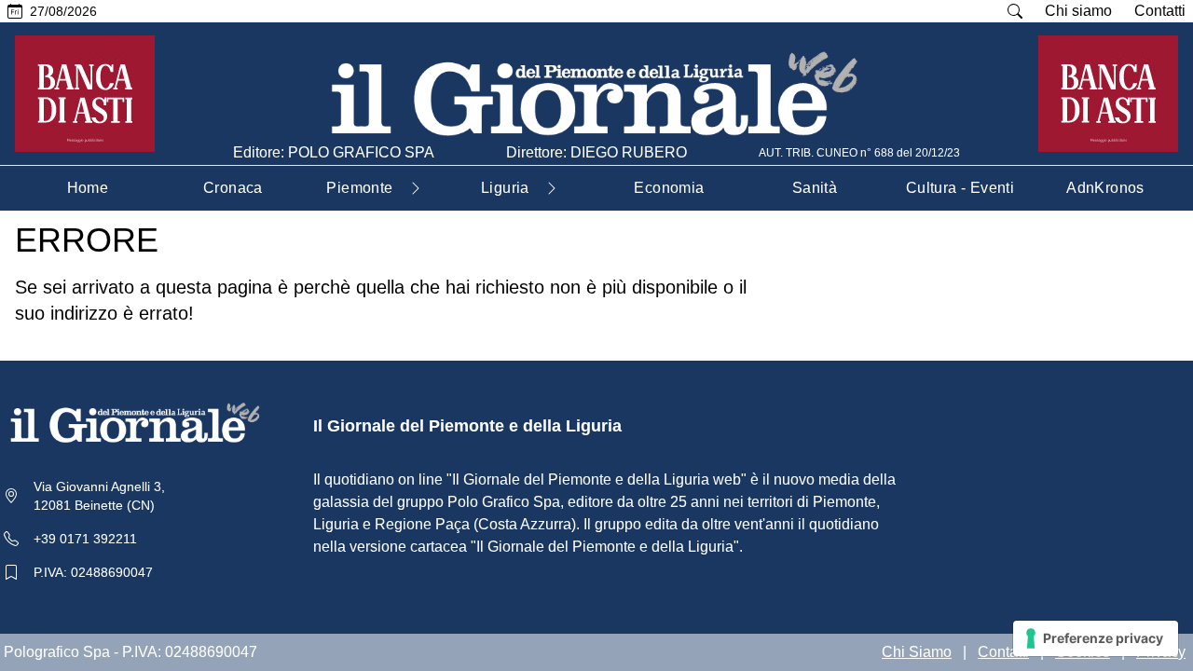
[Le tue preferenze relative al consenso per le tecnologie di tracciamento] (1095, 638)
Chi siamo (1078, 11)
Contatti (1160, 11)
